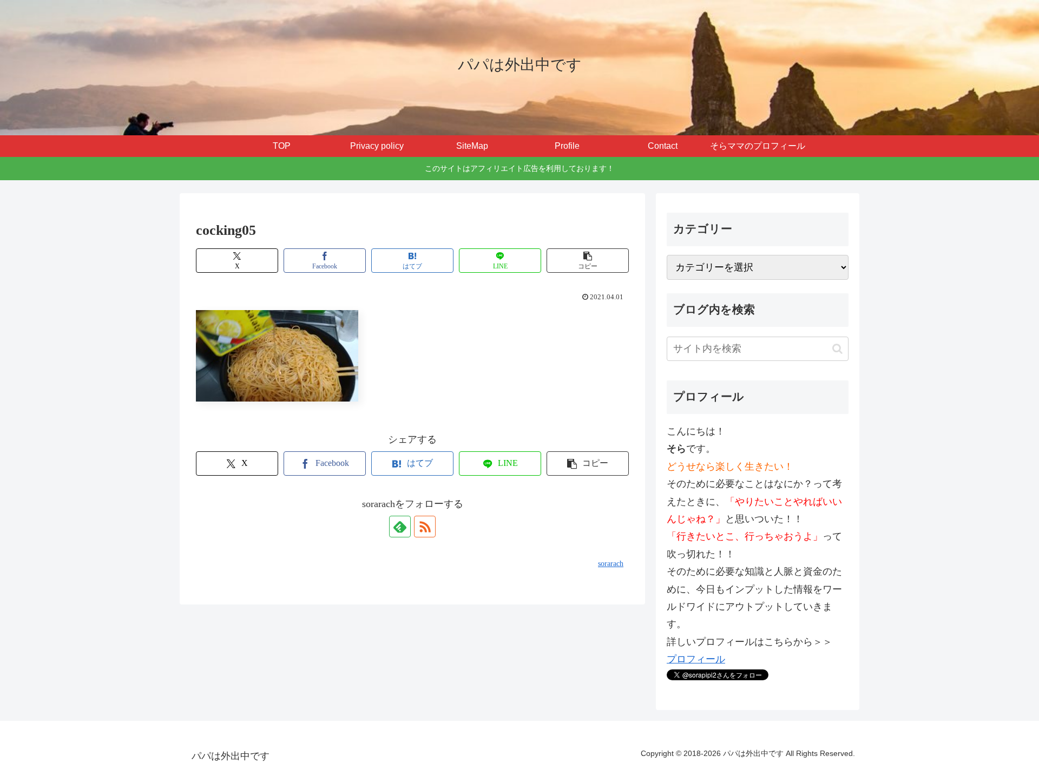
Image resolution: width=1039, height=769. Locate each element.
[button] (588, 260)
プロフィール (696, 659)
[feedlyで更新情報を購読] (400, 526)
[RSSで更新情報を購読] (425, 526)
